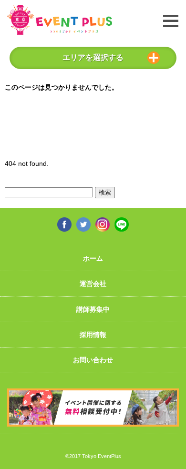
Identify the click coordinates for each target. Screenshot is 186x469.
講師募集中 (93, 309)
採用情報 (93, 334)
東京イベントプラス (59, 20)
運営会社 (93, 283)
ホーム (93, 258)
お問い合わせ (93, 360)
